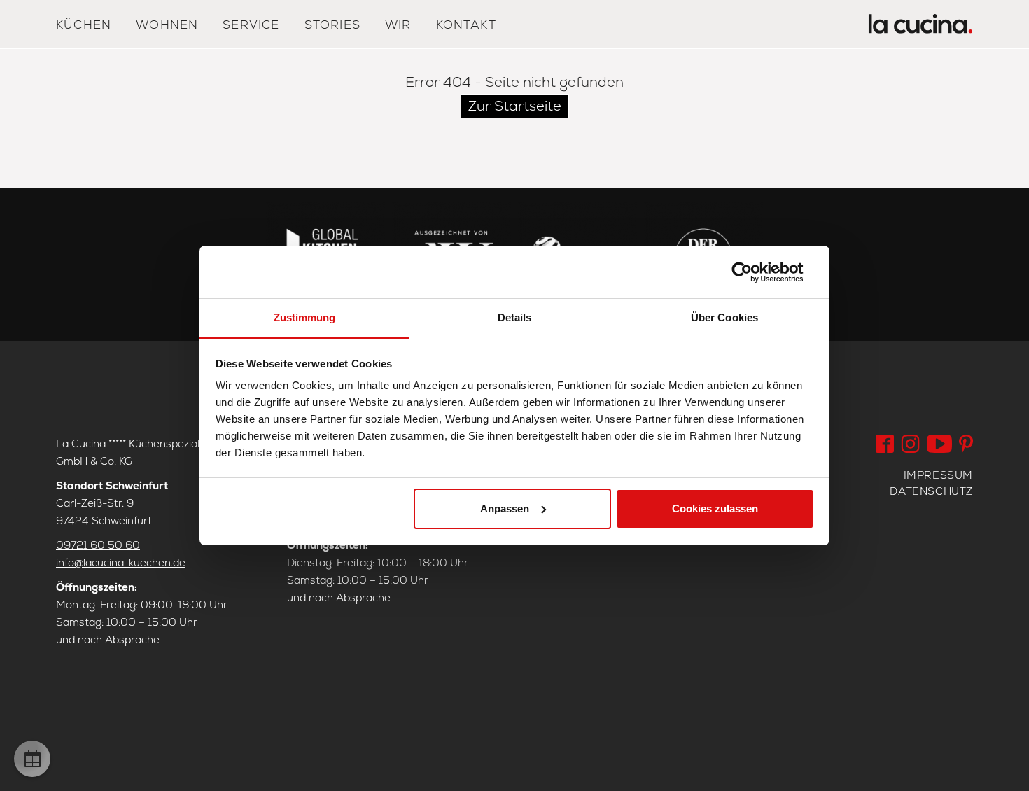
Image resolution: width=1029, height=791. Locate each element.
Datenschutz (931, 491)
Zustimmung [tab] (305, 317)
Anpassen (504, 508)
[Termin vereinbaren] (32, 759)
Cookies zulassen (715, 508)
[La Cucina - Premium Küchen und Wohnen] (920, 27)
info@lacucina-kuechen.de (121, 562)
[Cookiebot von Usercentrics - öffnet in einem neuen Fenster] (753, 272)
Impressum (938, 475)
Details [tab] (515, 317)
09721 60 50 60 (98, 545)
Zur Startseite (514, 106)
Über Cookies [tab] (724, 317)
